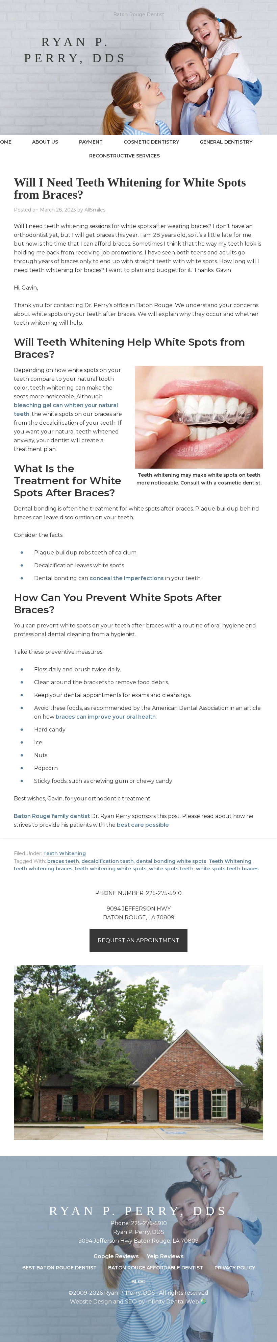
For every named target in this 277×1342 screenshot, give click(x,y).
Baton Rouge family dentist (52, 816)
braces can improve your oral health (106, 717)
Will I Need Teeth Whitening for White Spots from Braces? (130, 188)
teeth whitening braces (43, 869)
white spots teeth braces (227, 869)
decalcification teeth (107, 861)
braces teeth (63, 861)
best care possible (143, 825)
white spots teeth (171, 869)
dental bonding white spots (171, 861)
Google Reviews (116, 1256)
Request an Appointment (138, 940)
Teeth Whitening (64, 853)
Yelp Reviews (165, 1256)
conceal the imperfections (127, 578)
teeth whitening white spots (111, 869)
